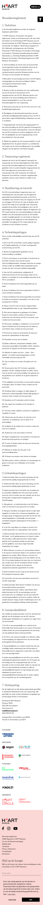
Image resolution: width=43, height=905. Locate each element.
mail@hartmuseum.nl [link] (10, 710)
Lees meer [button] (11, 894)
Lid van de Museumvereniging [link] (12, 841)
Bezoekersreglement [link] (9, 836)
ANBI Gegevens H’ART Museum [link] (14, 839)
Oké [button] (30, 899)
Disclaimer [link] (6, 854)
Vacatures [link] (5, 846)
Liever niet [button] (12, 899)
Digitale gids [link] (6, 844)
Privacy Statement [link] (9, 849)
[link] (40, 19)
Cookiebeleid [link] (6, 851)
